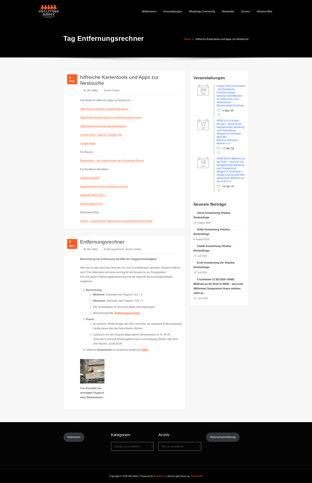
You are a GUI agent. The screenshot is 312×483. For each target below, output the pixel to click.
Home (187, 39)
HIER (145, 349)
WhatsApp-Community (202, 11)
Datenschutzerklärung (222, 437)
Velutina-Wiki (264, 11)
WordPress (160, 476)
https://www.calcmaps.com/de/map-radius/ (104, 109)
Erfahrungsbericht (114, 249)
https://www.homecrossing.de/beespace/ (103, 126)
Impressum (73, 437)
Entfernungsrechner (91, 203)
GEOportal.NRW (89, 178)
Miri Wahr (91, 90)
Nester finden (112, 90)
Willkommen (149, 11)
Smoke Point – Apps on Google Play (101, 134)
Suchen (245, 11)
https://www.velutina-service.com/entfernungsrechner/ (110, 117)
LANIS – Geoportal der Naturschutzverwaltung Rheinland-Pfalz (116, 221)
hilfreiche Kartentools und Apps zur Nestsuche (222, 39)
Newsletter (228, 11)
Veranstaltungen (172, 11)
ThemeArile (197, 476)
